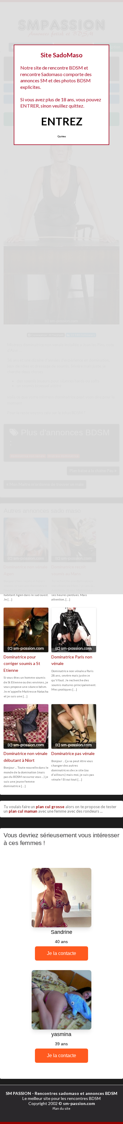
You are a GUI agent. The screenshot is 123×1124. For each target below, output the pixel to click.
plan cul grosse (50, 806)
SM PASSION (18, 1093)
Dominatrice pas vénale (73, 753)
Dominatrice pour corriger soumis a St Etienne (22, 663)
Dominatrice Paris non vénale (71, 660)
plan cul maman (23, 811)
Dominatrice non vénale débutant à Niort (25, 756)
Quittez (61, 136)
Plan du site (61, 1108)
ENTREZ (61, 121)
